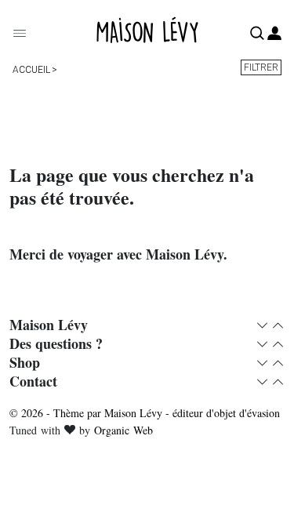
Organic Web (123, 430)
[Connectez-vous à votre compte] (274, 34)
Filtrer (261, 67)
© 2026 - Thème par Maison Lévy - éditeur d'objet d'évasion (144, 412)
